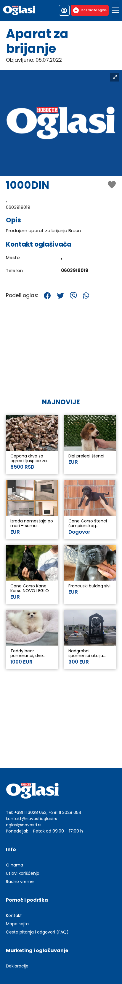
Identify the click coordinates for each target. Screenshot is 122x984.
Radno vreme (20, 881)
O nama (14, 865)
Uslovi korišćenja (22, 873)
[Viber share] (73, 295)
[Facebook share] (47, 295)
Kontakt (14, 915)
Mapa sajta (17, 924)
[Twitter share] (60, 295)
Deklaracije (17, 966)
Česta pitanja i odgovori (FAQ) (37, 932)
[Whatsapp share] (86, 295)
